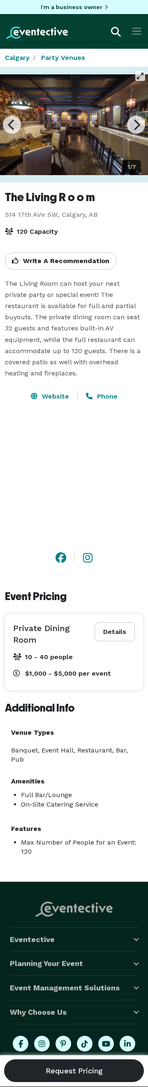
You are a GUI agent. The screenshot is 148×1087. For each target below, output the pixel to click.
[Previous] (12, 125)
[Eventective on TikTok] (84, 1043)
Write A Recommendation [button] (65, 261)
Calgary (17, 58)
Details (114, 632)
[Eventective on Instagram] (42, 1043)
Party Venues (63, 58)
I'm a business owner (71, 7)
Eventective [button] (32, 939)
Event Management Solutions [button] (65, 987)
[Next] (136, 125)
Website (54, 396)
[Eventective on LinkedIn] (127, 1043)
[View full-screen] (140, 76)
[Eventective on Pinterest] (63, 1043)
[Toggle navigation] (136, 31)
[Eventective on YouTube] (106, 1043)
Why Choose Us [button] (38, 1012)
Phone (106, 396)
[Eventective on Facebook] (20, 1043)
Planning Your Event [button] (46, 963)
